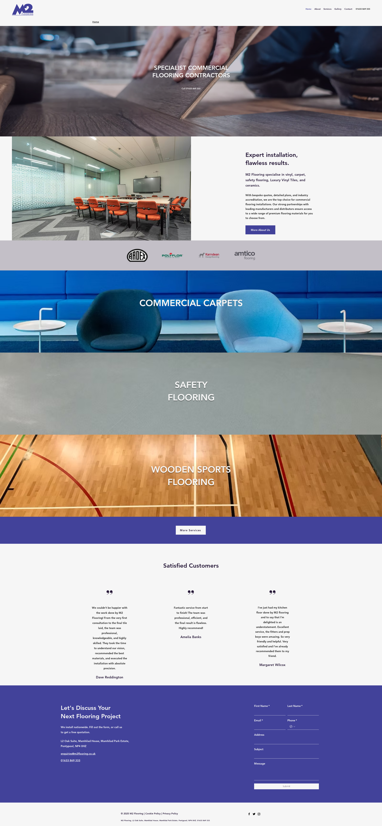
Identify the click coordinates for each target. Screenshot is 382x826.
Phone (292, 720)
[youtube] (259, 814)
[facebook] (249, 814)
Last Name (294, 706)
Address (259, 734)
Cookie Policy (153, 813)
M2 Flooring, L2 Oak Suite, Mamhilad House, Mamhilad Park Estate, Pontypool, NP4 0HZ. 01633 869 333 (165, 820)
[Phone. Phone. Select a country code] (292, 726)
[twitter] (254, 814)
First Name (262, 706)
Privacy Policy (170, 813)
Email (258, 720)
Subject (258, 749)
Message (259, 763)
